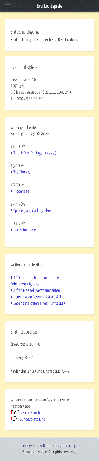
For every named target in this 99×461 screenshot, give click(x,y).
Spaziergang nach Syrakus (32, 210)
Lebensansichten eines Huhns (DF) (39, 303)
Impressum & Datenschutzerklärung (49, 446)
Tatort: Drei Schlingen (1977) (34, 153)
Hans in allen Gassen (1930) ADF (37, 297)
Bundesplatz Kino (32, 419)
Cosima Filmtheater (34, 413)
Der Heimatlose (24, 230)
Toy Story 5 (21, 172)
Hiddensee (21, 191)
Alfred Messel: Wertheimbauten (36, 290)
